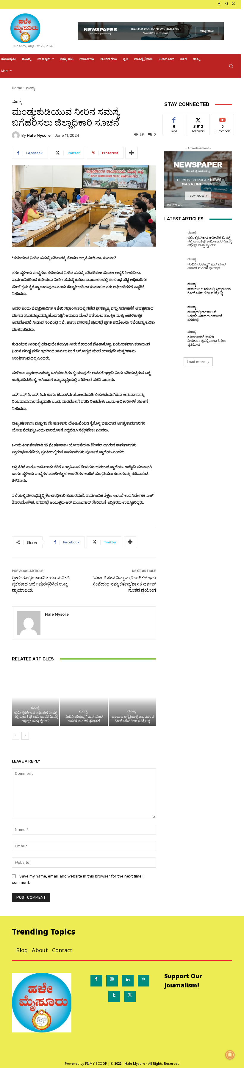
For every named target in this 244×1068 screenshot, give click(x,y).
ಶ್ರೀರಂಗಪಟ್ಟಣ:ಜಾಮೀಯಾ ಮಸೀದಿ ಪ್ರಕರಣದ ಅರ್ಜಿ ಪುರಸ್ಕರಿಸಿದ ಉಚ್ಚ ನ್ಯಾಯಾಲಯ (41, 584)
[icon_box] (2, 4)
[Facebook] (219, 4)
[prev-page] (15, 736)
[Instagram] (226, 4)
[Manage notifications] (230, 1055)
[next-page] (25, 736)
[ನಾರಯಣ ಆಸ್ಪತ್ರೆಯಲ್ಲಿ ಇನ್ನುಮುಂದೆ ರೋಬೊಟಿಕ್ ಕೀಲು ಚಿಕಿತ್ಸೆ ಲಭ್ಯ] (132, 697)
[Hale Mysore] (16, 135)
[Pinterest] (143, 980)
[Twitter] (233, 4)
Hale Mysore (39, 135)
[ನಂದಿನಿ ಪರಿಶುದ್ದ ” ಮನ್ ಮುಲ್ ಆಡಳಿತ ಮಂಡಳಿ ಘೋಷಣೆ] (83, 697)
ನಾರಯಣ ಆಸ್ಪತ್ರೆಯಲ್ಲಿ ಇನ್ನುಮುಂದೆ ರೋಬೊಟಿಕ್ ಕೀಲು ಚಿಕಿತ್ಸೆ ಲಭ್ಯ (132, 719)
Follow (198, 118)
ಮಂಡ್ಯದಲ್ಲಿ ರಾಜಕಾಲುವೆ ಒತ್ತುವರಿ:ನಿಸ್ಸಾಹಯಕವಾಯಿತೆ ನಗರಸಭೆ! (204, 316)
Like (174, 118)
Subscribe (222, 118)
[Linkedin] (128, 980)
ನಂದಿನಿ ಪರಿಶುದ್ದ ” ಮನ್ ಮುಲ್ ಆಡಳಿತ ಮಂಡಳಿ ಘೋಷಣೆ (84, 719)
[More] (131, 153)
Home (17, 87)
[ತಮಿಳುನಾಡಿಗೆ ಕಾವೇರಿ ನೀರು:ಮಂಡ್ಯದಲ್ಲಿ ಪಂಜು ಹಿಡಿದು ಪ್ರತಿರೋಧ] (174, 338)
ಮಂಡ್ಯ (30, 87)
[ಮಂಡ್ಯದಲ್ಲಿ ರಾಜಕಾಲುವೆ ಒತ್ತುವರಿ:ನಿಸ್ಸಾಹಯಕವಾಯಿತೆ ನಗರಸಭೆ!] (174, 313)
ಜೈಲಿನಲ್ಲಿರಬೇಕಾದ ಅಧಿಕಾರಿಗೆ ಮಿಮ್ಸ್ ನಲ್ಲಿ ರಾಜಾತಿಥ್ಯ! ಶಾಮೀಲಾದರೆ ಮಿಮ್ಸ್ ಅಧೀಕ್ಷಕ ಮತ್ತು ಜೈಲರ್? (36, 717)
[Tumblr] (114, 996)
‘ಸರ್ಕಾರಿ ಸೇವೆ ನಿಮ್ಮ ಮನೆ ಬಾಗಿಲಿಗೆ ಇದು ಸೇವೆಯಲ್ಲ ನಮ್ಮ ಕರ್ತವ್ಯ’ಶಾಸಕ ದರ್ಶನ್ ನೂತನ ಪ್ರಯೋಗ (124, 584)
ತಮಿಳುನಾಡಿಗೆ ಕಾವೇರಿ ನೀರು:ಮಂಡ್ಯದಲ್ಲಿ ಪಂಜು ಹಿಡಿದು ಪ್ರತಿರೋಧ (206, 341)
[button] (231, 66)
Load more (196, 361)
